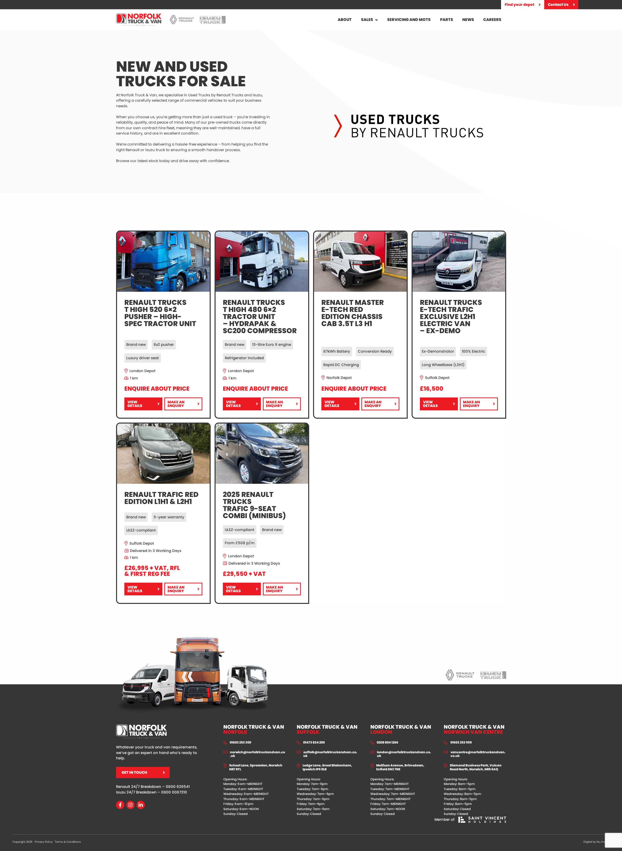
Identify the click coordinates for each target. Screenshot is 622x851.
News (468, 19)
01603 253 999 (461, 743)
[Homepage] (139, 20)
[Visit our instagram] (130, 805)
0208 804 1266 (387, 743)
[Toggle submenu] (376, 20)
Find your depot (519, 4)
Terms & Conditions (68, 842)
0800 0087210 (174, 792)
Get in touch (134, 772)
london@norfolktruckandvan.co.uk (404, 754)
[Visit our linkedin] (141, 805)
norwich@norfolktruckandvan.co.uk (257, 754)
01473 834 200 (314, 743)
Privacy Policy (44, 842)
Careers (492, 19)
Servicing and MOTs (409, 19)
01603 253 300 (240, 743)
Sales (367, 19)
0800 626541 (178, 786)
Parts (446, 19)
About (345, 19)
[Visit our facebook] (120, 805)
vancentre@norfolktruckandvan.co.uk (478, 754)
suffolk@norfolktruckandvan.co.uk (330, 754)
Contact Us (558, 4)
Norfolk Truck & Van (253, 730)
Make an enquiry (176, 405)
